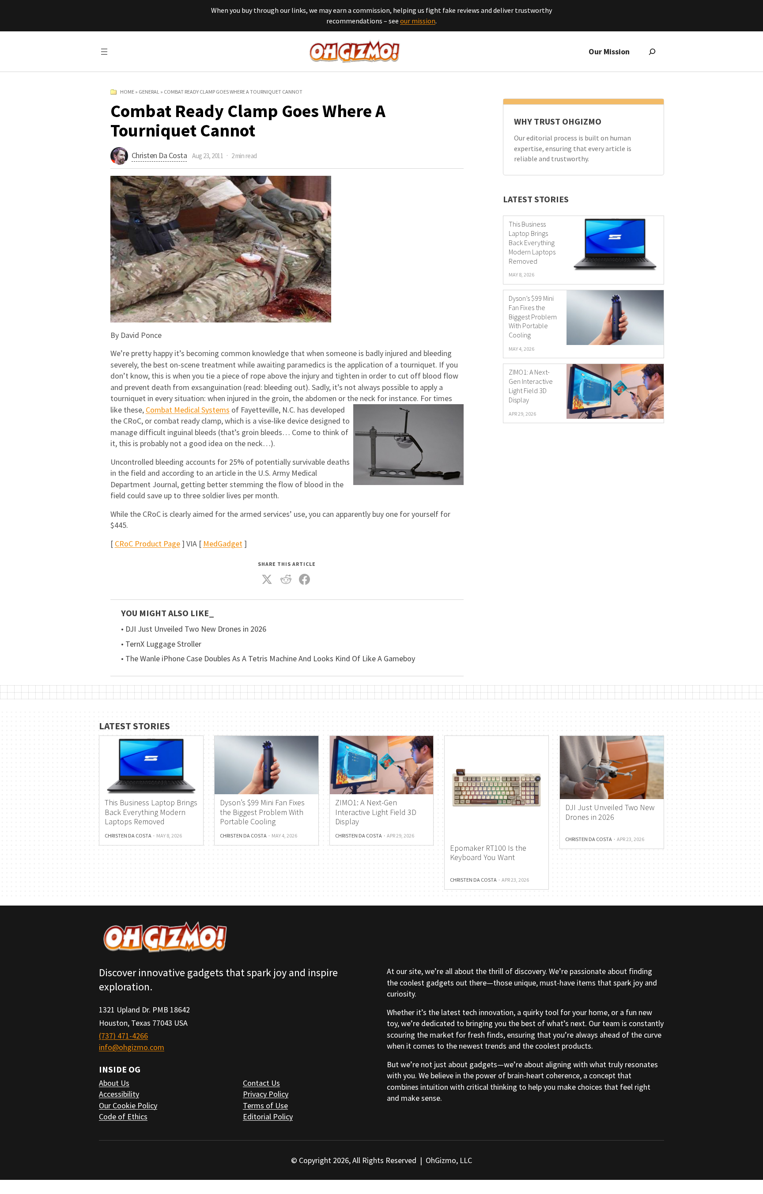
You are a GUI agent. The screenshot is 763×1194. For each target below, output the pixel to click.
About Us (114, 1083)
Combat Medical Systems (188, 410)
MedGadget (222, 543)
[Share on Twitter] (267, 579)
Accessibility (119, 1094)
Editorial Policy (268, 1116)
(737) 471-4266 (123, 1036)
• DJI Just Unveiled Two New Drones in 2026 (193, 629)
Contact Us (261, 1083)
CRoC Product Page (147, 543)
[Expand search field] (652, 51)
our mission (417, 20)
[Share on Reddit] (285, 579)
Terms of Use (265, 1105)
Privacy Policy (265, 1094)
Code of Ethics (123, 1116)
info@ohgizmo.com (131, 1047)
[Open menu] (104, 51)
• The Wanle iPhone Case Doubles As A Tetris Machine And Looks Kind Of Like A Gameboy (268, 658)
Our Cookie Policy (128, 1105)
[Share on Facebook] (304, 579)
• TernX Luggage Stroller (161, 644)
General (149, 91)
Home (127, 91)
